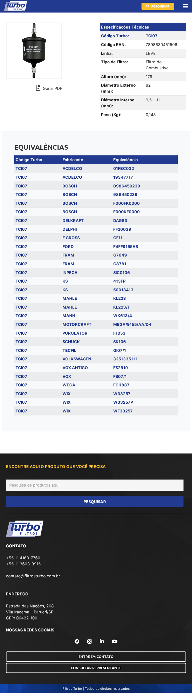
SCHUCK (71, 341)
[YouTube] (115, 641)
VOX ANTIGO (75, 367)
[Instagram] (89, 641)
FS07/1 (120, 376)
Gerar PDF (52, 88)
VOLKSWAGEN (76, 358)
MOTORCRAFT (77, 324)
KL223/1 (121, 307)
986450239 (125, 194)
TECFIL (69, 350)
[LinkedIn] (102, 641)
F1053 (119, 333)
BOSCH (69, 185)
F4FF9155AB (125, 246)
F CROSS (71, 237)
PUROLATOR (75, 333)
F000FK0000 (126, 203)
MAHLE (69, 298)
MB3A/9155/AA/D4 (132, 324)
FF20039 (122, 229)
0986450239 (126, 185)
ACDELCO (72, 168)
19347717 (123, 177)
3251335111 (125, 358)
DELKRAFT (73, 220)
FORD (68, 246)
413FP (119, 281)
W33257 (121, 393)
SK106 (119, 341)
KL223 (119, 298)
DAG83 (120, 220)
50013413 (123, 289)
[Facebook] (76, 641)
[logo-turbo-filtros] (15, 6)
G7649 (120, 255)
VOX (66, 376)
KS (65, 281)
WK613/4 (122, 315)
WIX (66, 393)
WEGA (68, 384)
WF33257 (123, 410)
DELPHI (69, 229)
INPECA (70, 272)
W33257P (123, 402)
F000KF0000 (126, 211)
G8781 (119, 263)
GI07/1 (119, 350)
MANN (68, 315)
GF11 (117, 237)
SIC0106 (121, 272)
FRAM (68, 255)
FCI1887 (121, 384)
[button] (185, 6)
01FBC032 (123, 168)
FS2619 (120, 367)
